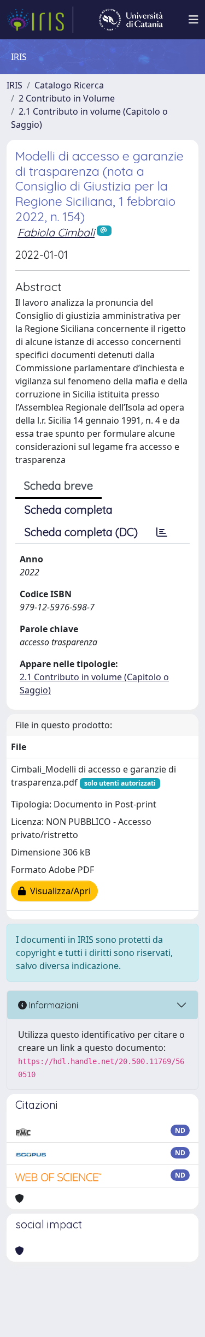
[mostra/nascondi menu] (193, 19)
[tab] (162, 532)
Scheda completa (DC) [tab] (81, 532)
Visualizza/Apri (58, 891)
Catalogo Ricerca (69, 85)
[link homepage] (40, 20)
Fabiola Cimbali (56, 232)
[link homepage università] (131, 20)
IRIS (14, 85)
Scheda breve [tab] (58, 485)
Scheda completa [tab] (69, 509)
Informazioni (52, 1005)
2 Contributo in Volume (67, 98)
